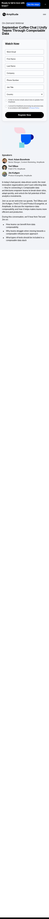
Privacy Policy (34, 108)
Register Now (24, 115)
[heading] (13, 4)
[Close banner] (45, 4)
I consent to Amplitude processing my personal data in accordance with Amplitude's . (25, 107)
